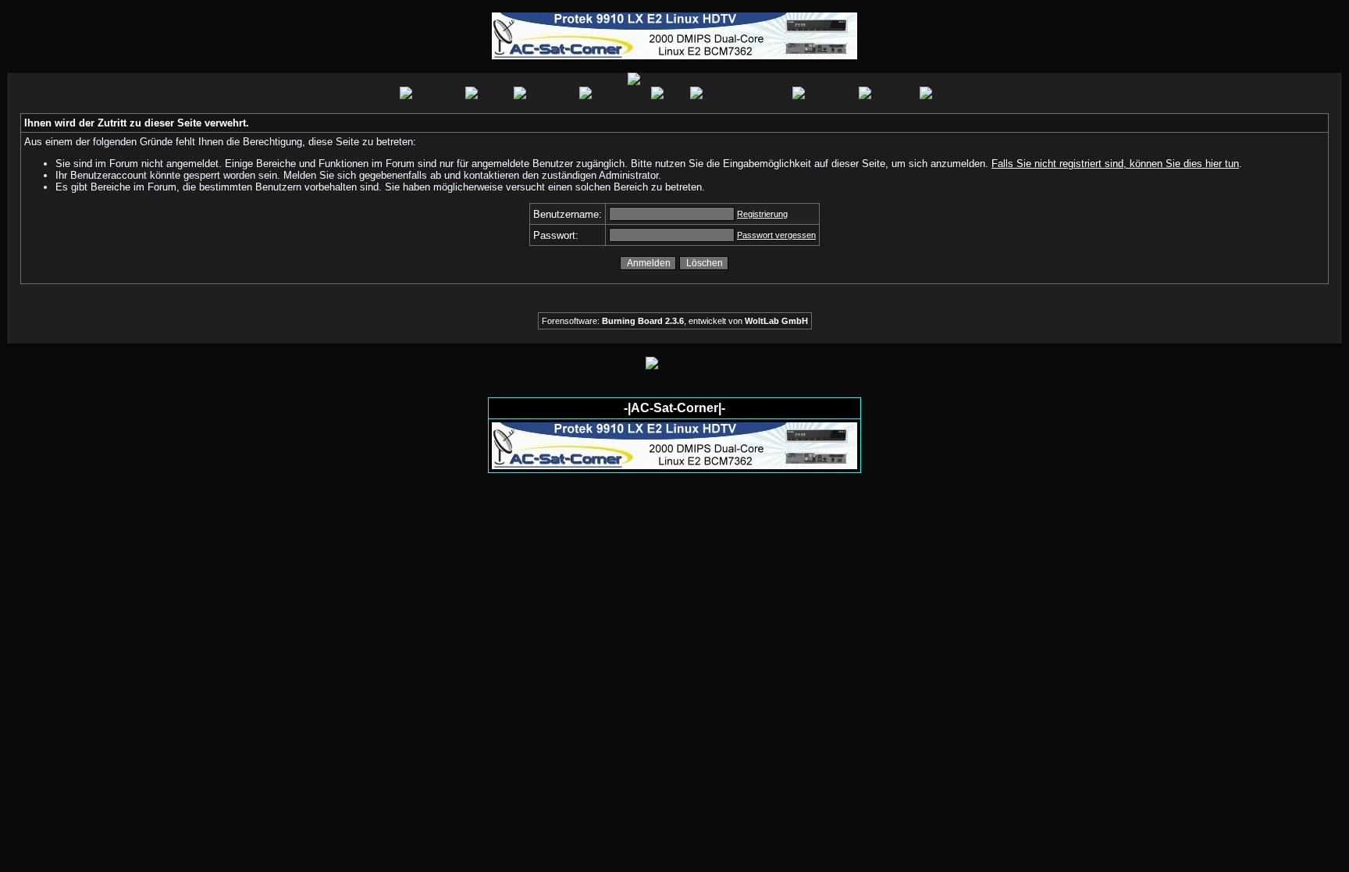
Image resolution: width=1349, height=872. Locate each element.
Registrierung (762, 214)
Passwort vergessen (776, 235)
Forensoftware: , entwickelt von (675, 321)
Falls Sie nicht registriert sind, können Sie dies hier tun (1115, 163)
